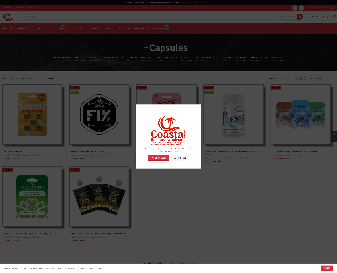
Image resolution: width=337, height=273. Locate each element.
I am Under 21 (180, 158)
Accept (327, 268)
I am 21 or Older (158, 158)
